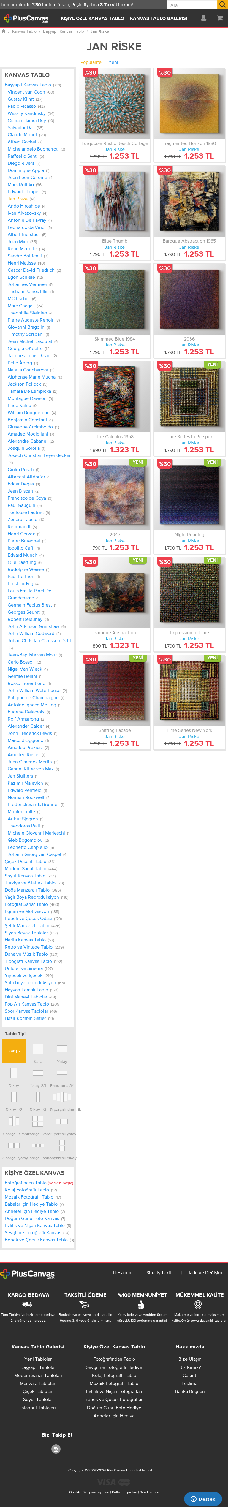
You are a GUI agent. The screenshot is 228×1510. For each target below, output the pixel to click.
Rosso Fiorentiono (29, 683)
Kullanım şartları (124, 1492)
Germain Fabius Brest (32, 604)
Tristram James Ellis (31, 291)
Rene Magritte (26, 248)
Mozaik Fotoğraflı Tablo (33, 1196)
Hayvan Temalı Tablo (31, 989)
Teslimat (190, 1383)
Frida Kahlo (22, 405)
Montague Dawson (30, 398)
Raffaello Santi (26, 156)
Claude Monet (27, 134)
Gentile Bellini (25, 676)
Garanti (190, 1375)
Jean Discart (23, 490)
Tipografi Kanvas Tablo (33, 961)
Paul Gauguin (25, 505)
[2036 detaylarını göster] (189, 299)
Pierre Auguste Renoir (34, 319)
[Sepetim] (220, 17)
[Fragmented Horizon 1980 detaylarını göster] (189, 103)
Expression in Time (189, 632)
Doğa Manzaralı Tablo (33, 889)
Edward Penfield (27, 790)
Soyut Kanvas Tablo (30, 875)
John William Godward (34, 633)
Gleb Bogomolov (28, 840)
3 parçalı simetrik (14, 1133)
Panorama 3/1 (62, 1085)
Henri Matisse (26, 262)
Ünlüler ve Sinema (29, 968)
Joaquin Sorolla (26, 448)
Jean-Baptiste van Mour (35, 654)
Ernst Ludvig (23, 583)
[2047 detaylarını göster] (114, 494)
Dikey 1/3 (38, 1109)
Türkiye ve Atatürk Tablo (34, 882)
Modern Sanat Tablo (31, 868)
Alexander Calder (29, 726)
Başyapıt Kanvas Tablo (33, 84)
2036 (189, 338)
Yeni (113, 62)
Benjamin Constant (30, 419)
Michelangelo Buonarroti (36, 148)
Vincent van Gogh (31, 91)
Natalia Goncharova (31, 369)
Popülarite (91, 62)
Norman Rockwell (29, 797)
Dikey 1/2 (14, 1109)
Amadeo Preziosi (28, 747)
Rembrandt (22, 526)
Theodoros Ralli (26, 825)
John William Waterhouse (37, 690)
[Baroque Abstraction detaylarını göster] (114, 592)
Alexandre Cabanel (31, 441)
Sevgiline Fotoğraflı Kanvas (37, 1232)
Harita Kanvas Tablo (29, 939)
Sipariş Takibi (160, 1272)
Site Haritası (149, 1492)
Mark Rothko (25, 184)
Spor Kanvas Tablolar (31, 1011)
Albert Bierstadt (27, 234)
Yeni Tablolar (38, 1359)
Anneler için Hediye (114, 1415)
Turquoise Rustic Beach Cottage (114, 143)
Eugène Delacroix (29, 711)
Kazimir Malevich (28, 783)
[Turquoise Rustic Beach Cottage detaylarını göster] (114, 103)
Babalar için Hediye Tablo (34, 1204)
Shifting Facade (115, 730)
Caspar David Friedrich (34, 270)
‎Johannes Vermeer (30, 284)
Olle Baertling (25, 562)
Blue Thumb (114, 240)
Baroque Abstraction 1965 (189, 240)
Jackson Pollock (27, 384)
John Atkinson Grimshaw (37, 626)
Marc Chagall (25, 305)
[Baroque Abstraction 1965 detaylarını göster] (189, 201)
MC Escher (22, 298)
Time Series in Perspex (189, 436)
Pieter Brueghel (27, 540)
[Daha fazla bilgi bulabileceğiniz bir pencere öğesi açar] (203, 1499)
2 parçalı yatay (14, 1158)
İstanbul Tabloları (38, 1407)
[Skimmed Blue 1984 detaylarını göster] (114, 299)
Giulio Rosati (23, 469)
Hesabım (122, 1272)
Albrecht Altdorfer (29, 476)
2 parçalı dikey (62, 1158)
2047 (115, 534)
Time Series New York (189, 730)
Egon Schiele (25, 277)
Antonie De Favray (30, 220)
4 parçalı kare (38, 1133)
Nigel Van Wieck (28, 669)
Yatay (62, 1061)
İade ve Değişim (205, 1272)
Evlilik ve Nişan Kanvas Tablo (38, 1225)
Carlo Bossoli (24, 661)
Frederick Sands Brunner (36, 804)
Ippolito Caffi (24, 547)
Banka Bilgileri (190, 1391)
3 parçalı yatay (62, 1133)
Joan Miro (22, 241)
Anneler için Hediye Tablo (35, 1211)
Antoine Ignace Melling (34, 704)
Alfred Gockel (25, 141)
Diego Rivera (24, 163)
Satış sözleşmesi (96, 1492)
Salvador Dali (25, 127)
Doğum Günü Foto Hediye (114, 1407)
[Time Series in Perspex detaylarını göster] (189, 396)
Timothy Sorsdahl (28, 334)
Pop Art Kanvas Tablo (32, 1003)
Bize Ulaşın (190, 1359)
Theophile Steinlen (30, 312)
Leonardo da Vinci (30, 227)
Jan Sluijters (23, 775)
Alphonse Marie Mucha (35, 376)
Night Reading (189, 534)
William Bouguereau (32, 412)
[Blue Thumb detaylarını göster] (114, 201)
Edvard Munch (26, 555)
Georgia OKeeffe (29, 348)
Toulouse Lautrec (29, 512)
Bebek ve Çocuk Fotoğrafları (114, 1399)
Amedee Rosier (26, 754)
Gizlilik (74, 1492)
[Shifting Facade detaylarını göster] (114, 690)
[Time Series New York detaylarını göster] (189, 690)
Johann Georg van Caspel (37, 854)
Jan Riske (21, 198)
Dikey (14, 1085)
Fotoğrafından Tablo (39, 1182)
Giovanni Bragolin (29, 327)
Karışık (13, 1051)
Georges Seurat (26, 612)
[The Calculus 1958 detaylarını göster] (114, 396)
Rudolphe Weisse (28, 569)
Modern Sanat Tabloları (38, 1375)
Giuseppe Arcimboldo (33, 426)
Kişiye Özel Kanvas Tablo (92, 18)
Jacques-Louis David (32, 355)
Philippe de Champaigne (36, 697)
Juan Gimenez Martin (33, 761)
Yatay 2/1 (38, 1085)
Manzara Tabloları (38, 1383)
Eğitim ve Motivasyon (32, 911)
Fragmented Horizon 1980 (189, 143)
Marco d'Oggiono (28, 740)
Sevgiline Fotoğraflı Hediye (114, 1367)
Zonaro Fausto (26, 519)
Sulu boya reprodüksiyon (35, 982)
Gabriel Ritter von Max (33, 768)
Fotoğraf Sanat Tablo (32, 904)
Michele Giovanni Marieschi (39, 832)
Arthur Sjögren (25, 818)
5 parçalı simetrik (62, 1109)
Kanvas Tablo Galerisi (158, 18)
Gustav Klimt (25, 99)
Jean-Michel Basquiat (33, 341)
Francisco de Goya (30, 498)
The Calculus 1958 (115, 436)
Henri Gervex (24, 533)
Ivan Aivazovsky (27, 213)
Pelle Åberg (23, 362)
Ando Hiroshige (27, 205)
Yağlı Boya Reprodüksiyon (36, 897)
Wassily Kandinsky (31, 113)
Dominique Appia (28, 170)
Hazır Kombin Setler (29, 1018)
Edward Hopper (27, 191)
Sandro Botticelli (28, 255)
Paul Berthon (24, 576)
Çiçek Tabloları (38, 1391)
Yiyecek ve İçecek (29, 975)
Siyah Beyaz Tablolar (31, 932)
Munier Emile (24, 811)
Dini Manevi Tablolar (30, 996)
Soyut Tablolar (38, 1399)
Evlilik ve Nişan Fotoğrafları (114, 1391)
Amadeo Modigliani (31, 433)
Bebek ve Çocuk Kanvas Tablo (39, 1239)
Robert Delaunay (28, 619)
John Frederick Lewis (32, 733)
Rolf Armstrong (26, 718)
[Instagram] (57, 1449)
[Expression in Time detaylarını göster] (189, 592)
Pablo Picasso (26, 106)
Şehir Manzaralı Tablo (32, 925)
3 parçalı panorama (38, 1158)
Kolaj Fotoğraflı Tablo (31, 1189)
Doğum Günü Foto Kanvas (35, 1218)
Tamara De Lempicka (32, 391)
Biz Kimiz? (190, 1367)
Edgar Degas (24, 483)
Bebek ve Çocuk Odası (33, 918)
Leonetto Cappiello (31, 847)
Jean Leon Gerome (30, 177)
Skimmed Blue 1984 (114, 338)
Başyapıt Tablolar (38, 1367)
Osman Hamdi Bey (31, 120)
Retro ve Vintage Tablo (34, 946)
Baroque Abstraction (115, 632)
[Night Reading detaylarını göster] (189, 494)
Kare (38, 1061)
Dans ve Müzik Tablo (31, 954)
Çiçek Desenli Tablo (30, 861)
